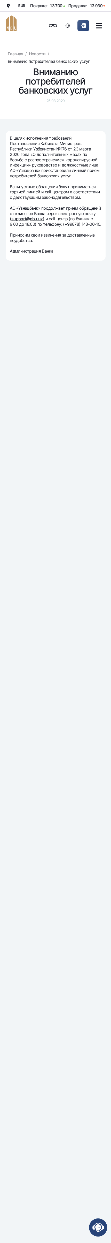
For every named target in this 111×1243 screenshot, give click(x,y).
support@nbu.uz (27, 218)
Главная (15, 53)
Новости (37, 53)
